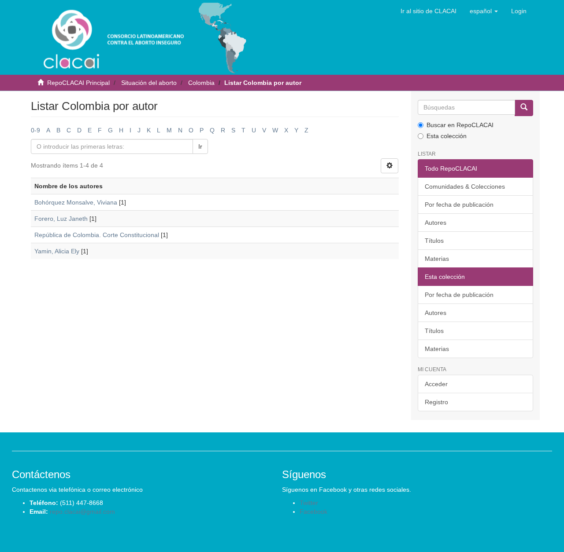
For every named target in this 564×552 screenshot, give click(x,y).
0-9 (35, 130)
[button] (484, 11)
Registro (436, 402)
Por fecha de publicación (459, 204)
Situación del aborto (149, 82)
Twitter (309, 502)
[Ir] (524, 108)
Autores (435, 222)
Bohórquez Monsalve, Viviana (75, 202)
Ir (200, 146)
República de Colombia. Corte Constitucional (96, 234)
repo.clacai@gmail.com (82, 511)
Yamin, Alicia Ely (56, 251)
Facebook (313, 511)
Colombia (201, 82)
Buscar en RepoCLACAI (460, 124)
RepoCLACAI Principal (78, 82)
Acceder (436, 383)
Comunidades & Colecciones (465, 186)
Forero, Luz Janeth (61, 218)
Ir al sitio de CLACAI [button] (428, 11)
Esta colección (447, 135)
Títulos (434, 240)
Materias (437, 258)
